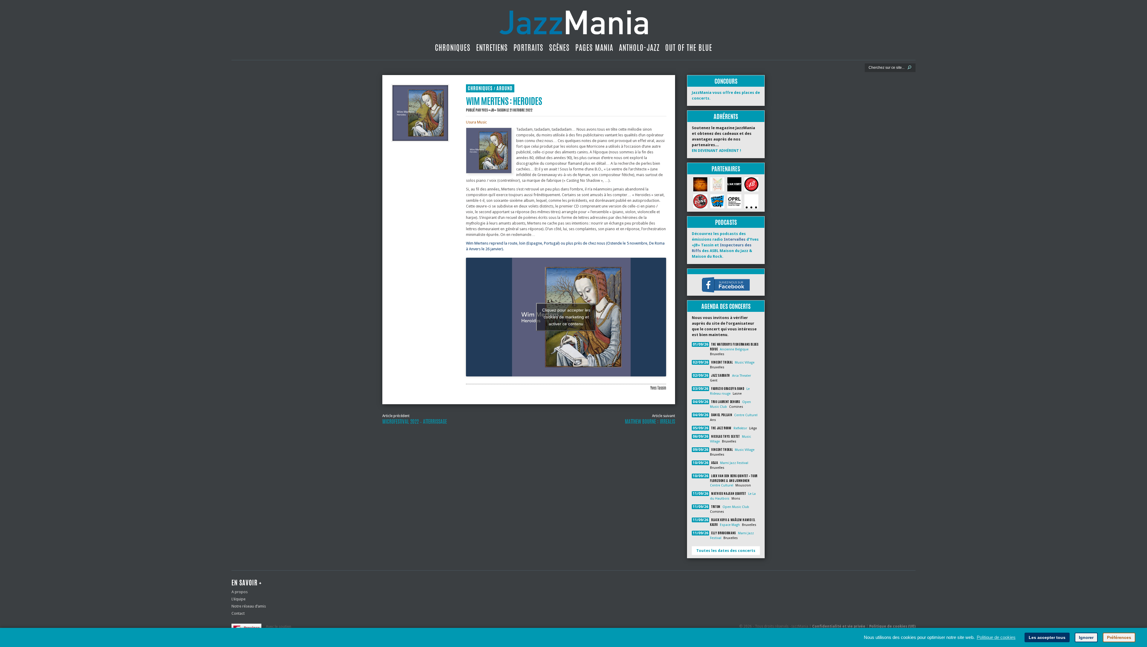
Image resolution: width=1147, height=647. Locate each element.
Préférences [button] (1119, 637)
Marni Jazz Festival (734, 463)
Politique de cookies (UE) (892, 626)
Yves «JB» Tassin (494, 110)
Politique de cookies (996, 637)
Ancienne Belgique (734, 349)
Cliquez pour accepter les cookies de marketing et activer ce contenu (566, 317)
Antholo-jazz (639, 47)
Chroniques (452, 47)
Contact (238, 613)
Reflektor (740, 428)
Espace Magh (730, 525)
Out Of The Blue (688, 47)
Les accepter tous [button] (1047, 637)
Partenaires (725, 168)
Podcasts (726, 222)
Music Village (745, 362)
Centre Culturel (745, 415)
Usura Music (476, 122)
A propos (239, 592)
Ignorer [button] (1086, 637)
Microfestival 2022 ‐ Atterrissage (414, 421)
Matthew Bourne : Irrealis (650, 421)
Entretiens (492, 47)
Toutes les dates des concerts (725, 550)
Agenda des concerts (726, 306)
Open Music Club (736, 507)
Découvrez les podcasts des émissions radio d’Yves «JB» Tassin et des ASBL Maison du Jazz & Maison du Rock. (725, 245)
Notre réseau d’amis (248, 606)
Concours (725, 81)
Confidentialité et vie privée (838, 626)
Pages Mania (594, 47)
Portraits (528, 47)
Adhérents (726, 116)
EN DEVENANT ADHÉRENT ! (716, 150)
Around (504, 88)
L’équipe (238, 599)
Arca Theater (741, 376)
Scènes (559, 47)
